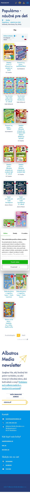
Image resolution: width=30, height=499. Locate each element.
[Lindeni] (3, 478)
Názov (5, 39)
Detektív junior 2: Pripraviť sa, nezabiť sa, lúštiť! (9, 66)
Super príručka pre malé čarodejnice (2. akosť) (21, 200)
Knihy (8, 20)
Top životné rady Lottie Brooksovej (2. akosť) (8, 99)
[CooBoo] (17, 478)
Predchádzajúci (10, 335)
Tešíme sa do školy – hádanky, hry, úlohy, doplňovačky (9, 323)
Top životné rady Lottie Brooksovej (21, 98)
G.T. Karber (9, 72)
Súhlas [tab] (5, 233)
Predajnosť (7, 38)
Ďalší (23, 335)
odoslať (7, 402)
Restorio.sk (5, 449)
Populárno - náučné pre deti (11, 22)
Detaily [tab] (15, 233)
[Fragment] (8, 478)
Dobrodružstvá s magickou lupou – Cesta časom (21, 294)
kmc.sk (4, 445)
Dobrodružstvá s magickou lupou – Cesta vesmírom (9, 294)
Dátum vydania (8, 36)
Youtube (8, 469)
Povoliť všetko (15, 262)
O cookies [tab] (25, 233)
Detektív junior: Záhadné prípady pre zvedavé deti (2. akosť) (9, 169)
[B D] (21, 85)
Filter (15, 30)
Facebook (9, 465)
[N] (21, 52)
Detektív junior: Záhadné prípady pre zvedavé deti (21, 168)
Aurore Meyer (9, 205)
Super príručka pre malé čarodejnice (9, 199)
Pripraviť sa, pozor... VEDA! (9, 127)
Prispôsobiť (14, 267)
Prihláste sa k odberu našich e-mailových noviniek (14, 385)
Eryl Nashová (21, 69)
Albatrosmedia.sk (7, 441)
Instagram (9, 461)
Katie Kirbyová (9, 104)
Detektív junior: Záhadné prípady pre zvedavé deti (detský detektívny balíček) (21, 131)
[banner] (5, 3)
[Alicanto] (26, 478)
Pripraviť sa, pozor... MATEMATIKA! (21, 64)
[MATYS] (22, 478)
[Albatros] (12, 478)
